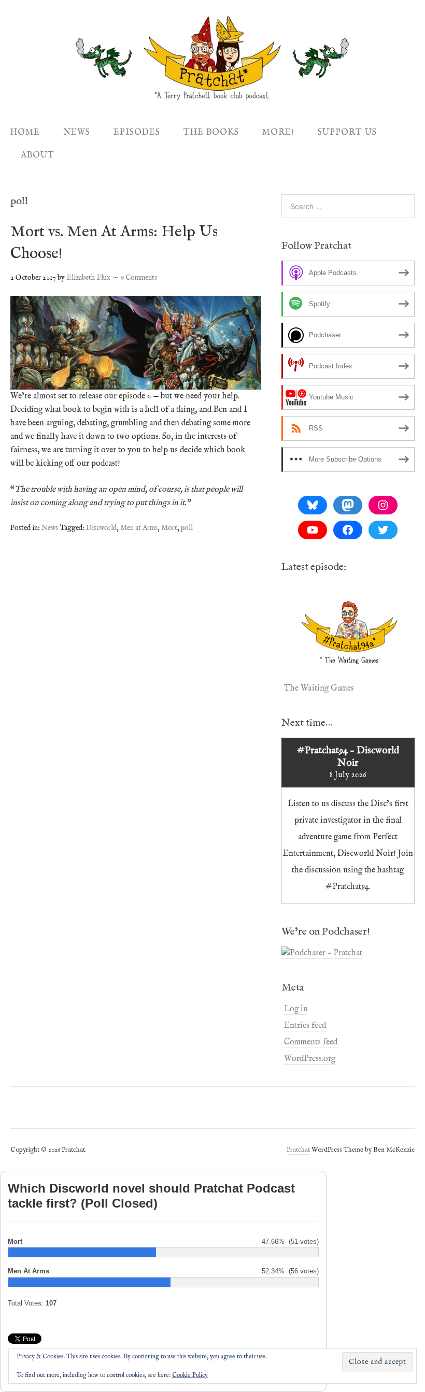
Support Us (347, 132)
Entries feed (305, 1026)
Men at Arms (139, 528)
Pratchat (298, 1149)
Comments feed (310, 1042)
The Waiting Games (319, 688)
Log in (296, 1009)
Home (25, 132)
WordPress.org (309, 1059)
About (37, 155)
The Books (211, 132)
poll (187, 528)
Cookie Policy (190, 1375)
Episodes (137, 132)
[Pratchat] (212, 94)
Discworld (101, 528)
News (76, 132)
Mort (169, 528)
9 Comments (139, 277)
